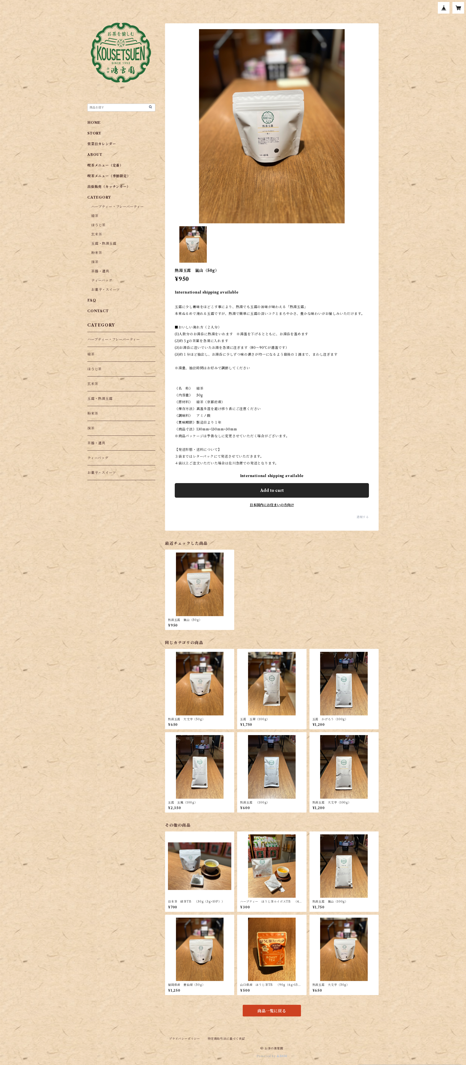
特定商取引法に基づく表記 (226, 1038)
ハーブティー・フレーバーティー (117, 206)
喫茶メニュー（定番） (105, 165)
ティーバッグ (101, 280)
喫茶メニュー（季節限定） (109, 176)
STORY (94, 133)
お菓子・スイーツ (105, 289)
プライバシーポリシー (184, 1038)
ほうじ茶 (98, 225)
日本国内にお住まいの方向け (272, 505)
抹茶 (95, 262)
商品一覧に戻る (272, 1010)
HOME (94, 122)
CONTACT (98, 311)
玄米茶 (96, 234)
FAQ (91, 300)
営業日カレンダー (101, 144)
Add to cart (272, 490)
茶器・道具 (100, 271)
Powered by (267, 1056)
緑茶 (95, 216)
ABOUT (94, 154)
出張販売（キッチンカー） (108, 186)
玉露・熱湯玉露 (103, 243)
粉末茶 (96, 253)
